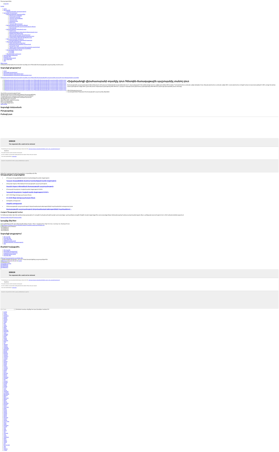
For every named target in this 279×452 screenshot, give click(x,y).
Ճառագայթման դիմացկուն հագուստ (20, 40)
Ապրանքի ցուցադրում (10, 13)
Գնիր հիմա (4, 63)
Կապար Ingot (13, 19)
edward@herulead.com (39, 225)
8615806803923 (4, 267)
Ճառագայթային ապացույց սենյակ (17, 25)
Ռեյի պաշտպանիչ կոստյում (15, 39)
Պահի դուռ (12, 30)
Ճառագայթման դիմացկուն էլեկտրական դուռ (23, 32)
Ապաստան (12, 28)
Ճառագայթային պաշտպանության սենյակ (22, 26)
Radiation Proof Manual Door (16, 33)
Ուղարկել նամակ (6, 263)
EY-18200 (11, 52)
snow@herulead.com (29, 225)
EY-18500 (11, 51)
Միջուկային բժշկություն (13, 41)
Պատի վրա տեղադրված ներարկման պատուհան (24, 47)
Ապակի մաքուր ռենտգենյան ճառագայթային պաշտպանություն (29, 186)
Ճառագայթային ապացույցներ (15, 14)
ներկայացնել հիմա (6, 217)
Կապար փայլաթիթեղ (16, 18)
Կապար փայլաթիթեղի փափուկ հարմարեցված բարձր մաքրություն (31, 181)
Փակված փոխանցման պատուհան (20, 44)
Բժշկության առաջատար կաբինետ (20, 48)
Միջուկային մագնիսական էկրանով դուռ (21, 36)
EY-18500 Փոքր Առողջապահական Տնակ (20, 198)
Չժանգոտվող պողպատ (13, 53)
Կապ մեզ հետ (7, 59)
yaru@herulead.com (19, 225)
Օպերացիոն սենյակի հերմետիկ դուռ (20, 37)
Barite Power (12, 22)
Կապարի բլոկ (13, 21)
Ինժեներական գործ (9, 58)
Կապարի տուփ (14, 45)
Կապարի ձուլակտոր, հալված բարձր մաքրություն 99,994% (27, 192)
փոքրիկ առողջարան (14, 203)
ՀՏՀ (4, 60)
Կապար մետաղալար (16, 23)
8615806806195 (4, 264)
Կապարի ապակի (14, 17)
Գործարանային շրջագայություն (16, 11)
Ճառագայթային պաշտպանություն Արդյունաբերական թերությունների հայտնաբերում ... (38, 209)
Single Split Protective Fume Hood (17, 43)
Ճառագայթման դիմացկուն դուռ (16, 29)
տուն (5, 8)
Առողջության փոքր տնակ (14, 50)
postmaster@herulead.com (9, 225)
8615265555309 (4, 266)
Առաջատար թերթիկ (15, 15)
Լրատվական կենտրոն (10, 55)
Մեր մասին (6, 10)
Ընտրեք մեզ (7, 56)
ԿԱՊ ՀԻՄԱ (4, 104)
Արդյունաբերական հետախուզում (19, 34)
